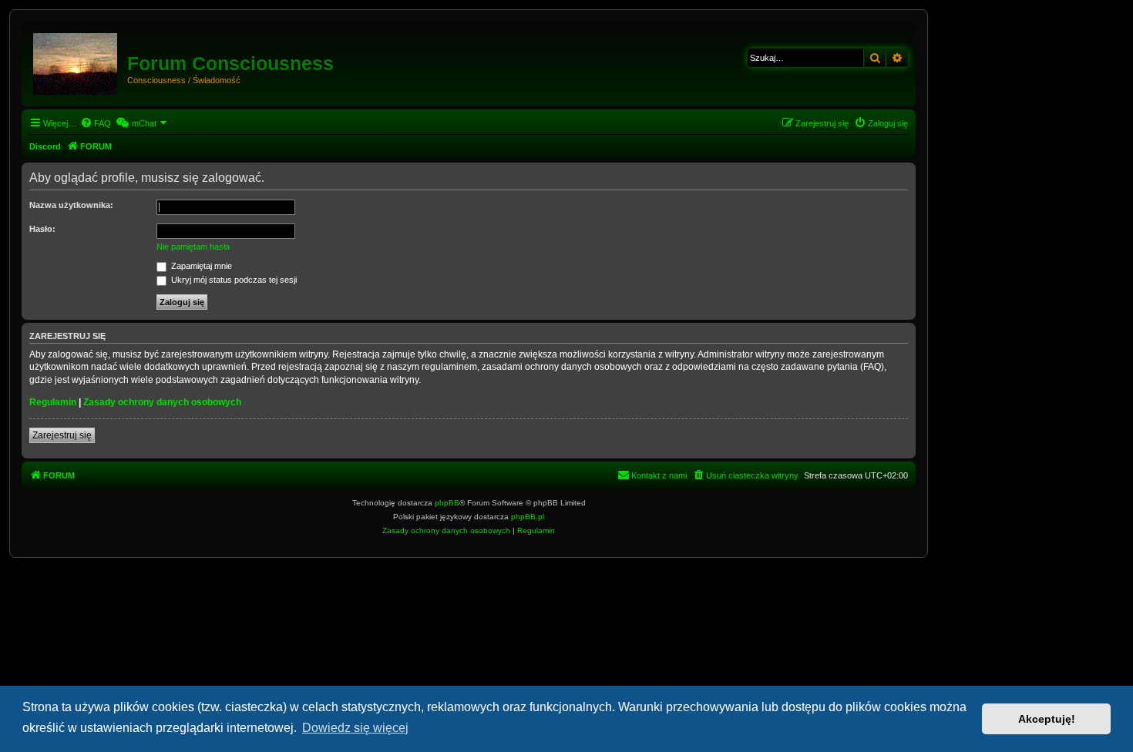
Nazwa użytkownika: (71, 205)
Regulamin (52, 402)
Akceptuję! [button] (1046, 719)
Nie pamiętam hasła (193, 246)
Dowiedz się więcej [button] (355, 727)
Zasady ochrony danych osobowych (162, 402)
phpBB (447, 503)
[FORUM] (76, 60)
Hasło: (42, 228)
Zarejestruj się (62, 435)
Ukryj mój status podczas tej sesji (233, 279)
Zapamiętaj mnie (200, 265)
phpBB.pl (527, 516)
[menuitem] (95, 123)
